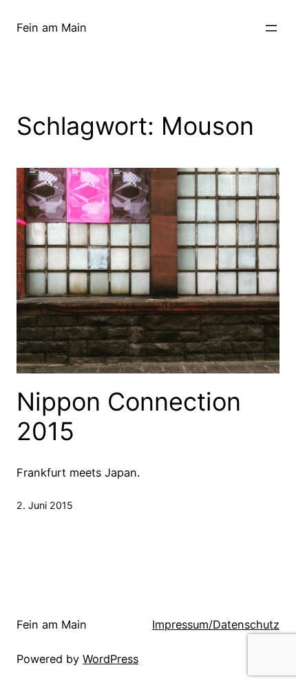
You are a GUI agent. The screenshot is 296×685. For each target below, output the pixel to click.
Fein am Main (52, 27)
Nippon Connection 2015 (129, 416)
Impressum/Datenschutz (215, 624)
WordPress (110, 659)
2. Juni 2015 (45, 505)
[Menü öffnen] (271, 28)
